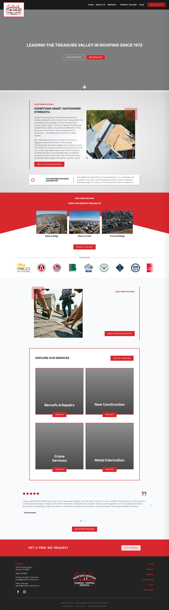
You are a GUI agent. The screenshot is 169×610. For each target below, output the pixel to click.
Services (111, 5)
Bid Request (148, 590)
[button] (151, 505)
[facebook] (18, 591)
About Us (100, 5)
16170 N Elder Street (24, 567)
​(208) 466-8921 (21, 573)
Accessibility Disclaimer (97, 606)
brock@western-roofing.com (27, 580)
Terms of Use (81, 606)
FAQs (141, 5)
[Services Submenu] (117, 5)
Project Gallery (128, 5)
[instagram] (24, 591)
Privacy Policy (67, 606)
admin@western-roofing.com (27, 586)
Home (90, 5)
